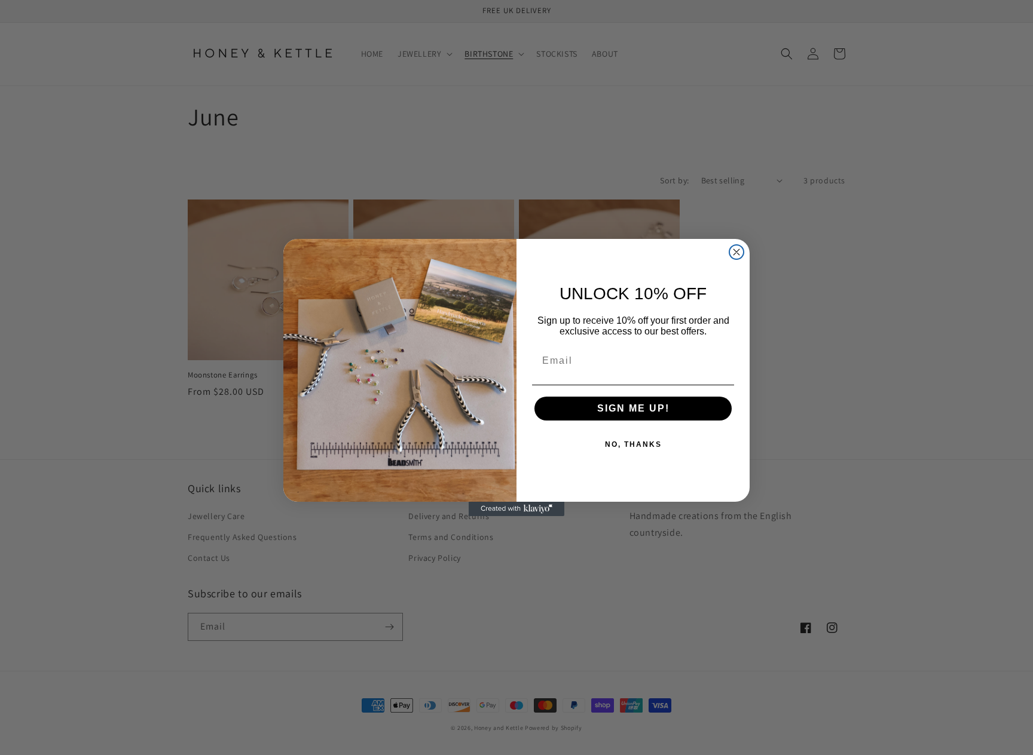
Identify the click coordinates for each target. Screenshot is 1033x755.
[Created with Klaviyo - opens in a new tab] (516, 509)
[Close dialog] (736, 252)
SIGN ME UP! (633, 408)
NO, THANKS (633, 444)
